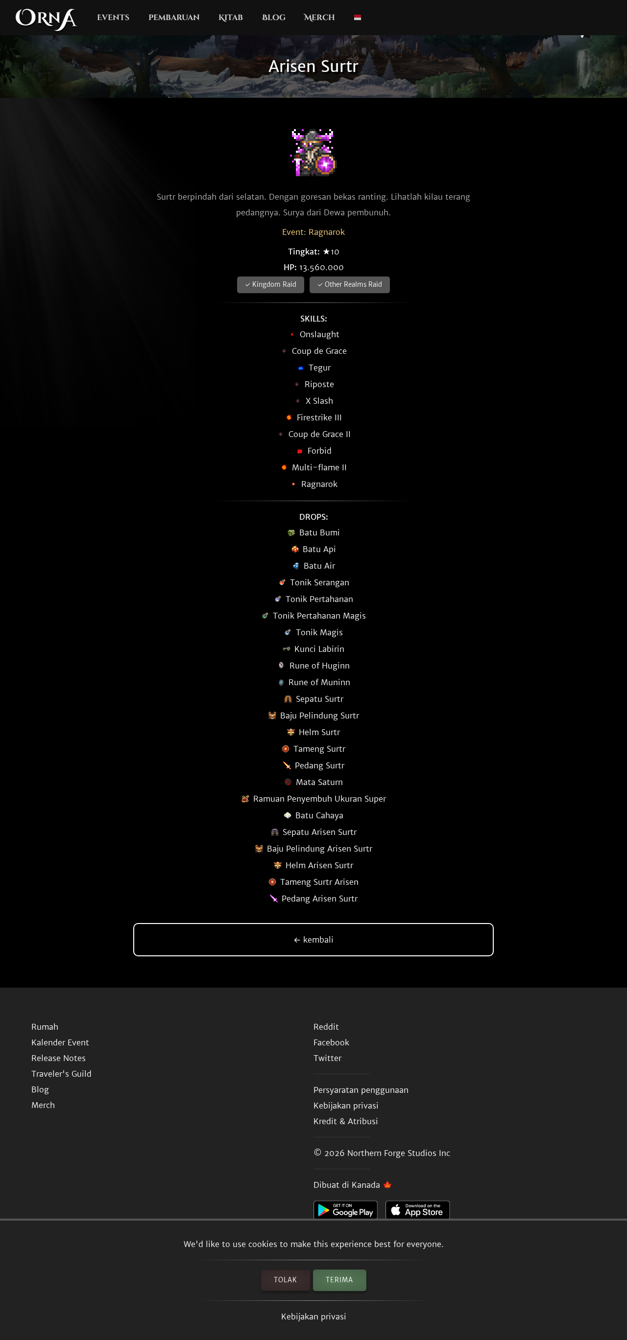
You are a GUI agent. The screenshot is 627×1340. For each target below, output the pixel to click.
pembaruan (174, 17)
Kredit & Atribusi (346, 1121)
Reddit (326, 1027)
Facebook (331, 1042)
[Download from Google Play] (350, 1213)
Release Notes (58, 1058)
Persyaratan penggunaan (361, 1090)
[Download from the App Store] (422, 1213)
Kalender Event (60, 1042)
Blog (274, 17)
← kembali (313, 940)
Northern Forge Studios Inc (398, 1153)
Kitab (230, 17)
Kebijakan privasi (313, 1316)
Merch (319, 17)
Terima (339, 1280)
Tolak (285, 1280)
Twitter (327, 1058)
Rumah (44, 1027)
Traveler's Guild (61, 1074)
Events (113, 17)
